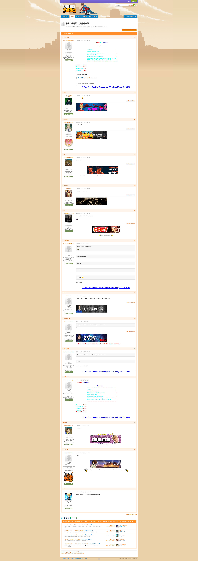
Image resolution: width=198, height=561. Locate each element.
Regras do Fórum (93, 16)
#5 (134, 185)
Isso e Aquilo (78, 539)
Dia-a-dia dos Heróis (69, 539)
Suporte (85, 16)
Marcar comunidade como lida (77, 558)
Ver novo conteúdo (129, 16)
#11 (134, 377)
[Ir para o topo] (99, 559)
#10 (134, 348)
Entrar (129, 1)
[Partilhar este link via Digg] (64, 517)
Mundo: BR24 (85, 543)
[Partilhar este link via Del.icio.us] (66, 517)
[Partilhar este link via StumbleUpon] (70, 517)
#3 (134, 119)
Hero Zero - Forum (64, 555)
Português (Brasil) (66, 558)
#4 (134, 154)
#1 (134, 37)
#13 (134, 449)
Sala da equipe (77, 524)
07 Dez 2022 (122, 545)
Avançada (136, 5)
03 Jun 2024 (122, 540)
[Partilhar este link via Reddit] (68, 517)
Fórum (72, 16)
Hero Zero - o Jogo (69, 524)
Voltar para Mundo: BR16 (131, 514)
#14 (134, 489)
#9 (134, 318)
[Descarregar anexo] (76, 77)
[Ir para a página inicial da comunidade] (80, 8)
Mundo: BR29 (85, 524)
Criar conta (134, 1)
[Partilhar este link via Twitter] (61, 517)
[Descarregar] (76, 517)
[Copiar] (74, 517)
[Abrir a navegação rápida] (135, 16)
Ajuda (86, 558)
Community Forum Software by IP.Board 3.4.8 (128, 558)
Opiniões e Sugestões (79, 530)
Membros (78, 16)
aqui (123, 469)
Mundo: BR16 (90, 555)
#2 (134, 92)
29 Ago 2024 (122, 531)
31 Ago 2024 (122, 536)
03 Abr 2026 (122, 526)
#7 (134, 240)
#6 (134, 210)
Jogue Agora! (65, 16)
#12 (134, 422)
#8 (134, 292)
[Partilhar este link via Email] (72, 517)
